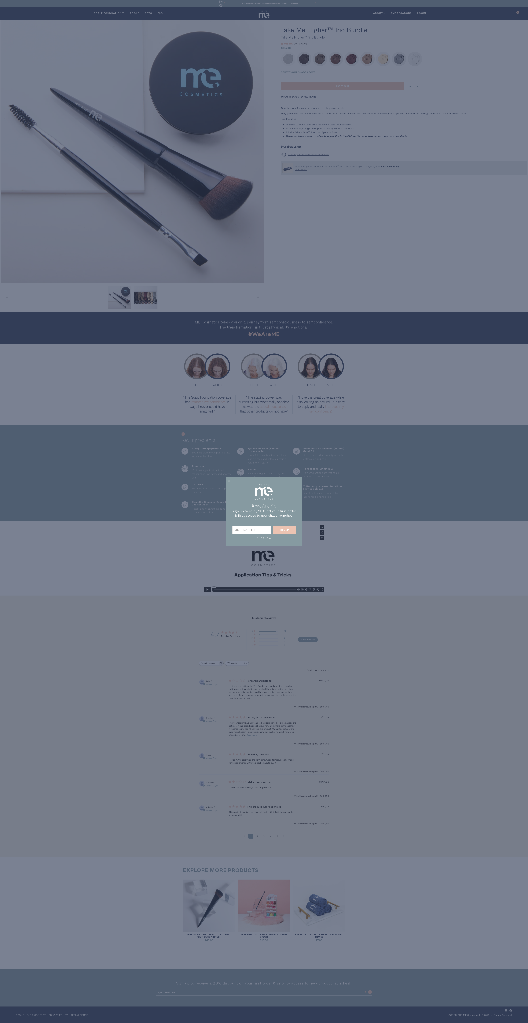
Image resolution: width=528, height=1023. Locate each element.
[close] (229, 480)
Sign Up (284, 529)
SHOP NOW (264, 538)
